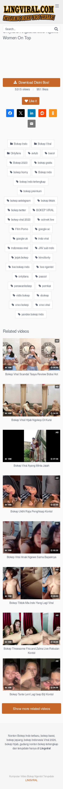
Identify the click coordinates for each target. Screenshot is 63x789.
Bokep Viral (44, 144)
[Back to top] (57, 781)
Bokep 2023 (20, 163)
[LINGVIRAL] (29, 13)
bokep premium (32, 191)
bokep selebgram (20, 200)
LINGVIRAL (31, 780)
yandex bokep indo (32, 314)
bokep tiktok (47, 200)
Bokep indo (45, 172)
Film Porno (21, 229)
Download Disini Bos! (33, 82)
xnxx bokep (22, 305)
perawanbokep (23, 286)
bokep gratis (44, 163)
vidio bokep (23, 295)
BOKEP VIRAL (45, 210)
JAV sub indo (46, 248)
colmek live (47, 219)
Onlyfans (15, 153)
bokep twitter (18, 210)
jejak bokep (21, 257)
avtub (34, 153)
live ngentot (46, 267)
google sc (44, 229)
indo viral (43, 238)
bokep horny (20, 172)
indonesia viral (19, 248)
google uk (22, 238)
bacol (51, 153)
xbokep (44, 295)
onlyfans (23, 276)
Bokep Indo (20, 144)
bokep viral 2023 (20, 219)
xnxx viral (44, 305)
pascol (42, 276)
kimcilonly (44, 257)
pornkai (46, 286)
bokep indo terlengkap (32, 182)
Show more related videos (31, 708)
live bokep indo (20, 267)
